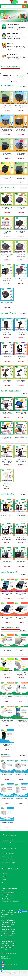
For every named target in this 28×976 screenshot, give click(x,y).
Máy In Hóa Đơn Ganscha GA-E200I (21, 130)
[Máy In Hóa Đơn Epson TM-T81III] (7, 168)
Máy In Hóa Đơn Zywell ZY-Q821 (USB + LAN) (7, 130)
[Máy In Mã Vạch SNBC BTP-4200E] (7, 246)
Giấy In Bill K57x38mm (7, 774)
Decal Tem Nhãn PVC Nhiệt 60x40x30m (7, 649)
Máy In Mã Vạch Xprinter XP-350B (7, 279)
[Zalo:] (2, 970)
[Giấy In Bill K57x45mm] (21, 766)
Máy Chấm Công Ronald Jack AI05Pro (7, 538)
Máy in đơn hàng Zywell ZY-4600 (21, 208)
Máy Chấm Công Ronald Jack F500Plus (21, 538)
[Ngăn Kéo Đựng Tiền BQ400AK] (21, 585)
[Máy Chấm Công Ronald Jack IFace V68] (7, 505)
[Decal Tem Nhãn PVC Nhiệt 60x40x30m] (7, 640)
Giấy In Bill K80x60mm (21, 798)
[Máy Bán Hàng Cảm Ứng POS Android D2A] (21, 428)
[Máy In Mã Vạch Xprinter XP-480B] (21, 246)
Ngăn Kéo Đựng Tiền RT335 (21, 618)
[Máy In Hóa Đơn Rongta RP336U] (21, 168)
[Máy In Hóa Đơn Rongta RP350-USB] (7, 97)
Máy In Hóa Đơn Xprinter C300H (21, 154)
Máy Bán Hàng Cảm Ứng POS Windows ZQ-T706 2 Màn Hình (7, 437)
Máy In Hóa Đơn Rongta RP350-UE (7, 154)
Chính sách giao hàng (8, 856)
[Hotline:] (2, 958)
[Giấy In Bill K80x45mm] (7, 790)
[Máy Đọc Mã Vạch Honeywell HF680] (21, 348)
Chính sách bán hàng (8, 853)
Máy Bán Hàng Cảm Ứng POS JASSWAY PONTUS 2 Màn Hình (21, 414)
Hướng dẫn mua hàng (8, 840)
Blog (3, 882)
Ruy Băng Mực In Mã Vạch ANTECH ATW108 (21, 721)
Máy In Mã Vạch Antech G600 (21, 279)
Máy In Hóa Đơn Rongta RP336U (21, 177)
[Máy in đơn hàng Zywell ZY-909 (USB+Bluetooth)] (7, 223)
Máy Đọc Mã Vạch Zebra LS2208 (21, 333)
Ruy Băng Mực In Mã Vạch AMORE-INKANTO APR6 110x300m (7, 746)
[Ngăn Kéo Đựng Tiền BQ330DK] (7, 609)
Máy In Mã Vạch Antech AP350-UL (7, 303)
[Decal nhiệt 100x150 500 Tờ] (7, 688)
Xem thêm (23, 86)
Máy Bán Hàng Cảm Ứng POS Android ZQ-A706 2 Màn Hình (7, 461)
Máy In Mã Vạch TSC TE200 (21, 232)
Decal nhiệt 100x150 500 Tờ (7, 697)
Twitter (4, 876)
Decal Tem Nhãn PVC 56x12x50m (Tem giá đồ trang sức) (21, 674)
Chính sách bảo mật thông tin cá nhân (12, 863)
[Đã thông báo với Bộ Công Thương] (22, 911)
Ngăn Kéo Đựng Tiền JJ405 (7, 594)
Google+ (4, 879)
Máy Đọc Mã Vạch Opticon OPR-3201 (7, 357)
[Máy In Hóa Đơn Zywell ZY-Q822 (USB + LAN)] (21, 97)
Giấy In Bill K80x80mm (7, 822)
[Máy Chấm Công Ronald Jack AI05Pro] (7, 529)
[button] (26, 14)
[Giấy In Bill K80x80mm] (7, 814)
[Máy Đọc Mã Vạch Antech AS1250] (21, 372)
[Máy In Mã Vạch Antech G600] (21, 270)
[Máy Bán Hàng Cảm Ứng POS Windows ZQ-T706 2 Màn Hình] (7, 428)
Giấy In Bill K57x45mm (21, 774)
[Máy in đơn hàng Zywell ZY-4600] (21, 199)
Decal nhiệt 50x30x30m (21, 696)
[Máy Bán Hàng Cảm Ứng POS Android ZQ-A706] (21, 451)
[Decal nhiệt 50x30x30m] (21, 688)
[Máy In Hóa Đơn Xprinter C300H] (21, 145)
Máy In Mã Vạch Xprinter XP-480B (21, 255)
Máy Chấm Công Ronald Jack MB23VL (7, 562)
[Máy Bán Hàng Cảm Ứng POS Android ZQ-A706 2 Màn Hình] (7, 451)
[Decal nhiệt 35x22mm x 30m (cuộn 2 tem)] (7, 712)
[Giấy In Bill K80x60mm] (21, 790)
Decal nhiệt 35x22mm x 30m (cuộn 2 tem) (7, 721)
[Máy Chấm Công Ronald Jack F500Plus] (21, 529)
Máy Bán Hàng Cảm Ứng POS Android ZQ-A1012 (7, 485)
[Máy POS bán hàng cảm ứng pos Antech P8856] (7, 404)
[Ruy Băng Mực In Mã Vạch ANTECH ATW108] (21, 712)
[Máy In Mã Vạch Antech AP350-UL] (7, 294)
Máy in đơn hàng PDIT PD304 (7, 208)
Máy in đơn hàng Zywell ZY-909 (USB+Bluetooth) (7, 233)
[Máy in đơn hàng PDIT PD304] (7, 199)
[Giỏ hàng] (25, 2)
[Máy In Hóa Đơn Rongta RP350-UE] (7, 145)
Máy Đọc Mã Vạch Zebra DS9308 (7, 333)
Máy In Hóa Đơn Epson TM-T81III (7, 177)
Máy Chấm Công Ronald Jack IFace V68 (7, 514)
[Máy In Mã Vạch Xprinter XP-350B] (7, 270)
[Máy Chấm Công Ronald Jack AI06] (21, 505)
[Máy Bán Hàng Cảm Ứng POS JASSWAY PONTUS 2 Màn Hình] (21, 404)
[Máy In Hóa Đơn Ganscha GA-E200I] (21, 121)
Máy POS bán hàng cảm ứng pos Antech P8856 (7, 414)
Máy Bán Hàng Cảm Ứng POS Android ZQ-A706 (21, 461)
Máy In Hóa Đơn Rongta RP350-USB (7, 106)
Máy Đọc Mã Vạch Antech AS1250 (21, 381)
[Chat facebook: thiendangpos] (2, 966)
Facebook (4, 873)
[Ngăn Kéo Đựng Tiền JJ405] (7, 585)
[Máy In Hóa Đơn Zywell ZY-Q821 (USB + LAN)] (7, 121)
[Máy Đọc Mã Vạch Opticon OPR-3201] (7, 348)
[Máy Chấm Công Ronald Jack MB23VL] (7, 553)
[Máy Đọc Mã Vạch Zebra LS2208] (21, 324)
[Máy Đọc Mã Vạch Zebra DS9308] (7, 324)
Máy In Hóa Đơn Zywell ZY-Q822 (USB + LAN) (21, 106)
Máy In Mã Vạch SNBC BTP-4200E (7, 255)
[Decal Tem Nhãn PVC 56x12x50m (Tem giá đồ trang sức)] (21, 664)
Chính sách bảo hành (8, 859)
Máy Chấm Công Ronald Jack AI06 (21, 514)
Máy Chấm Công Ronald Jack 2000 (21, 562)
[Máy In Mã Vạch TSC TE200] (21, 223)
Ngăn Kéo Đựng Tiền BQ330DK (7, 618)
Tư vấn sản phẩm (7, 843)
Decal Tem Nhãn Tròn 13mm (21, 649)
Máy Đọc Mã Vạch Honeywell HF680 (21, 357)
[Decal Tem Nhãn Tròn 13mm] (21, 640)
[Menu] (2, 2)
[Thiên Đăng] (13, 2)
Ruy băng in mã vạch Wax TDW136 (7, 673)
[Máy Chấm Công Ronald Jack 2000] (21, 553)
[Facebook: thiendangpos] (2, 962)
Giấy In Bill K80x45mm (7, 798)
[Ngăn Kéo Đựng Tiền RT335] (21, 609)
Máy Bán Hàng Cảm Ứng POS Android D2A (21, 437)
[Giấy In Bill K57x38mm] (7, 766)
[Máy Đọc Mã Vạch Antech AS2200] (7, 372)
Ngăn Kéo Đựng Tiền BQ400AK (21, 594)
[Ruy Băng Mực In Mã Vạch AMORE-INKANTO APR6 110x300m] (7, 736)
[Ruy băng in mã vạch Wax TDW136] (7, 664)
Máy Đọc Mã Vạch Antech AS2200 (7, 381)
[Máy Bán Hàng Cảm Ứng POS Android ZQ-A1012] (7, 475)
